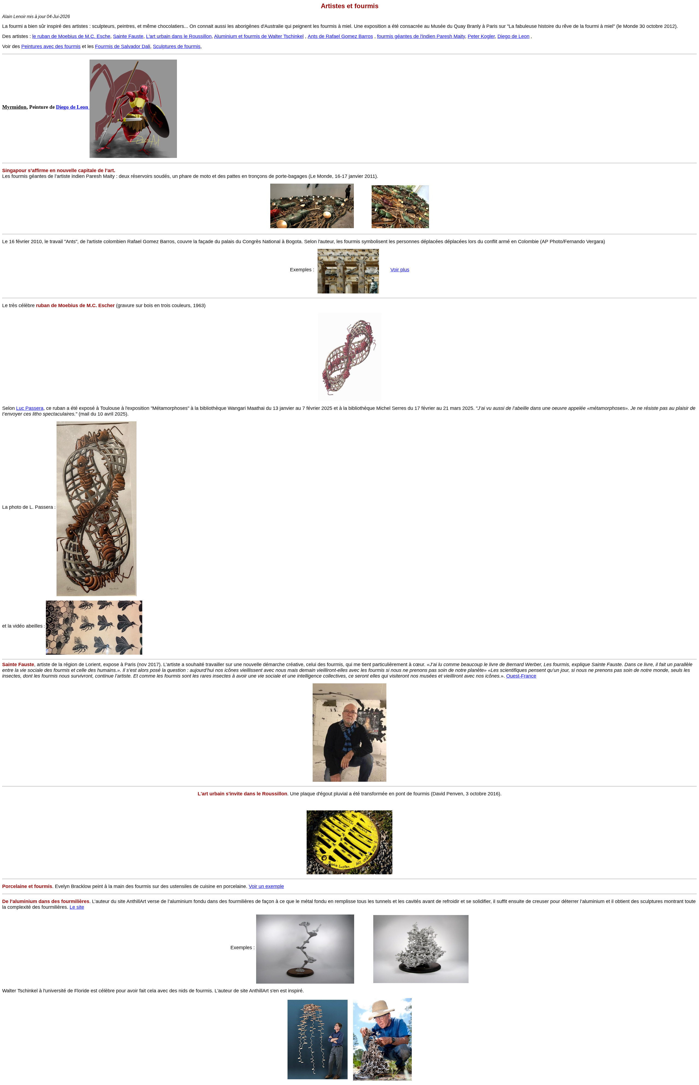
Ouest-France (521, 676)
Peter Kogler (481, 36)
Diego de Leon (513, 36)
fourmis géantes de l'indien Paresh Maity (421, 36)
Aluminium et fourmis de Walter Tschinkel (259, 36)
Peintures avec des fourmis (51, 46)
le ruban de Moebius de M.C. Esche (71, 36)
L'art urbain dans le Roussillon (179, 36)
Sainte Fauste (128, 36)
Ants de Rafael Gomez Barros (340, 36)
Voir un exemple (266, 886)
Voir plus (399, 269)
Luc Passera (29, 408)
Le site (77, 907)
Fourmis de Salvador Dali (122, 46)
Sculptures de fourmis (176, 46)
